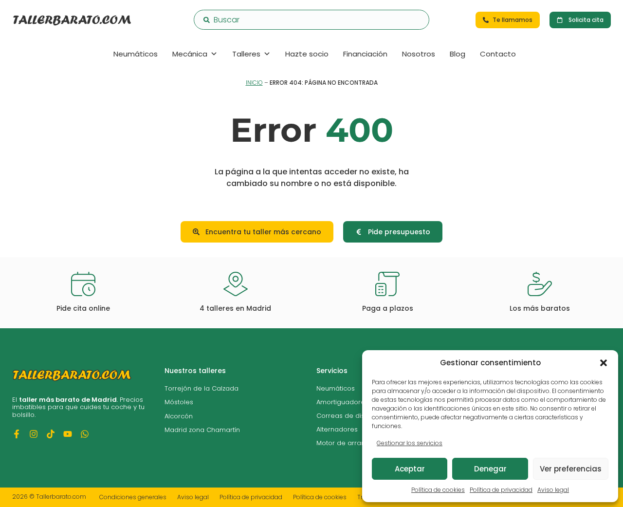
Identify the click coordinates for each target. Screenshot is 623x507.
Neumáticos (135, 54)
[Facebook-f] (16, 434)
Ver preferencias (571, 469)
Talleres (246, 54)
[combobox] (311, 20)
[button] (603, 363)
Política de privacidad (501, 490)
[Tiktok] (50, 434)
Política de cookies (438, 490)
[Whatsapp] (84, 434)
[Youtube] (67, 434)
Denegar (490, 469)
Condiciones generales (132, 497)
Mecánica (189, 54)
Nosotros (418, 54)
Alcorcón (179, 416)
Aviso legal (553, 490)
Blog (457, 54)
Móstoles (179, 402)
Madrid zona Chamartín (202, 429)
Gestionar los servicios (409, 443)
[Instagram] (33, 434)
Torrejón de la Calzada (201, 388)
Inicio (254, 82)
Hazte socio (307, 54)
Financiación (365, 54)
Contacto (498, 54)
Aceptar (410, 469)
